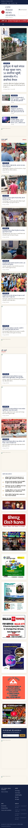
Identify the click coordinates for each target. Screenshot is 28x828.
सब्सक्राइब (22, 735)
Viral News (17, 793)
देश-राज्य (13, 3)
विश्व (16, 3)
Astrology (17, 790)
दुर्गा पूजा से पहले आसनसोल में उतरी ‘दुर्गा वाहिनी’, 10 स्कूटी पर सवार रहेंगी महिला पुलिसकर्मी (15, 482)
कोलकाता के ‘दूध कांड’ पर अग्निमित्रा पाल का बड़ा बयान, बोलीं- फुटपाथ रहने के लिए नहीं (15, 486)
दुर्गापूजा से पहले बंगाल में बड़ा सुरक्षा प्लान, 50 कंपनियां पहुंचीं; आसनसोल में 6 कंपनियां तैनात (13, 73)
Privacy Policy (4, 808)
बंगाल (9, 3)
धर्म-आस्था (17, 799)
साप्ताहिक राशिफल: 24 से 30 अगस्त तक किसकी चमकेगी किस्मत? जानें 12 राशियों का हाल (15, 490)
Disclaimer (3, 806)
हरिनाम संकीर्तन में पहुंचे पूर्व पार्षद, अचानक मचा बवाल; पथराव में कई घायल (15, 495)
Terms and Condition (6, 810)
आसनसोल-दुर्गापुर (4, 3)
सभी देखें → (25, 139)
